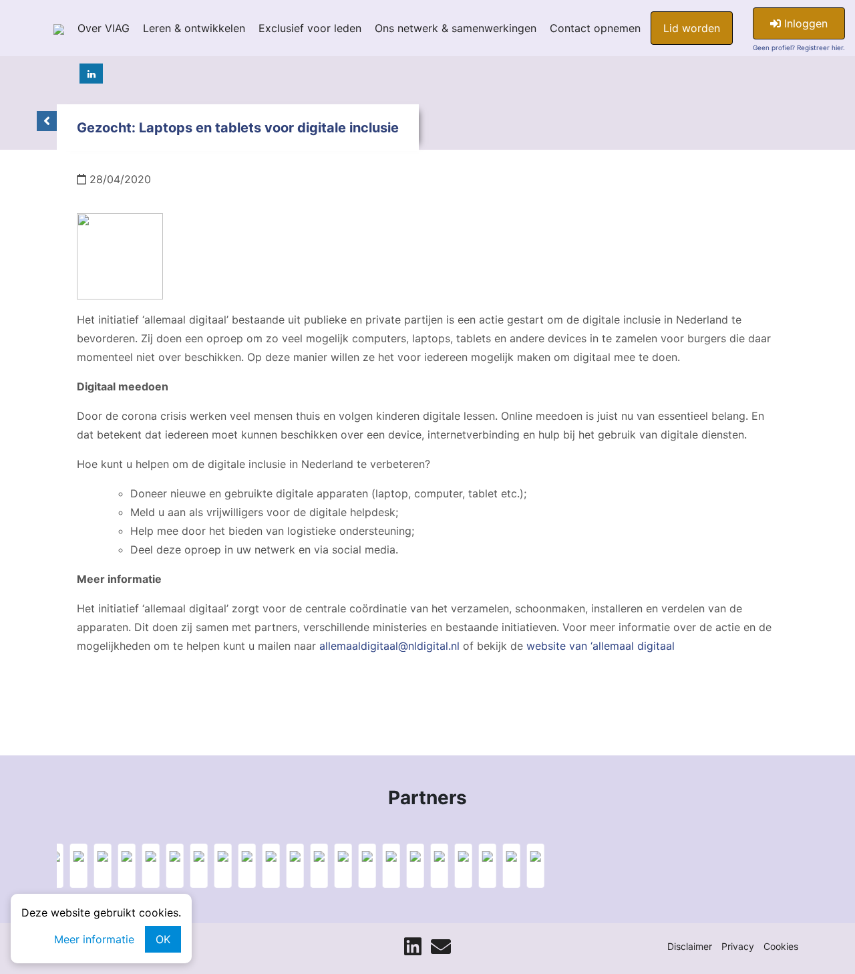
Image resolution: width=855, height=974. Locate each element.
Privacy (737, 946)
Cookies (780, 946)
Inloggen (804, 23)
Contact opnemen (595, 28)
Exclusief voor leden (310, 28)
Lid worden (691, 28)
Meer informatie (94, 939)
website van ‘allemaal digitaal (600, 645)
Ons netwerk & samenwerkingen (455, 28)
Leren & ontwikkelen (194, 28)
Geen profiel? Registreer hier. (799, 47)
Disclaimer (689, 946)
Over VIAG (103, 28)
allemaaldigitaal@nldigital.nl (389, 645)
